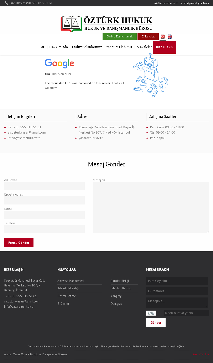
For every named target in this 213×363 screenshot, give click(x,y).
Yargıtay (116, 296)
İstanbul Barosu (121, 288)
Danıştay (116, 304)
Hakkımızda (58, 47)
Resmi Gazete (66, 296)
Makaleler (144, 47)
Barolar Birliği (120, 281)
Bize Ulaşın (164, 47)
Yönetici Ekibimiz (119, 47)
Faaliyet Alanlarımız (87, 47)
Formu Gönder (18, 242)
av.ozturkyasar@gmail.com (194, 3)
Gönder (155, 322)
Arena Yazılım (200, 354)
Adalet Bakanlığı (68, 288)
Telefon (9, 223)
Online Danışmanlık (120, 36)
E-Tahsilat (148, 36)
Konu (8, 209)
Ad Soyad (10, 180)
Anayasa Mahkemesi (70, 281)
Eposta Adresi (14, 194)
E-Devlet (63, 304)
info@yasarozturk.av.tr (166, 3)
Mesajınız (99, 180)
